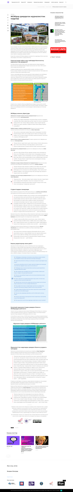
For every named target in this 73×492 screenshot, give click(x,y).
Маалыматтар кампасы (38, 2)
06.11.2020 (22, 453)
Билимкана (29, 2)
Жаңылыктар (25, 443)
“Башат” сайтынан (55, 57)
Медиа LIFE (23, 2)
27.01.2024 (56, 36)
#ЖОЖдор (16, 427)
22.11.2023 (56, 43)
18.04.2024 (56, 26)
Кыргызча (61, 2)
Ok (61, 490)
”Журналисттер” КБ (15, 2)
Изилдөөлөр (47, 2)
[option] (13, 442)
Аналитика (12, 14)
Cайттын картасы (54, 2)
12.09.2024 (56, 19)
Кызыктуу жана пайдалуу (41, 6)
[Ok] (71, 490)
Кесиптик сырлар (48, 6)
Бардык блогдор (10, 476)
